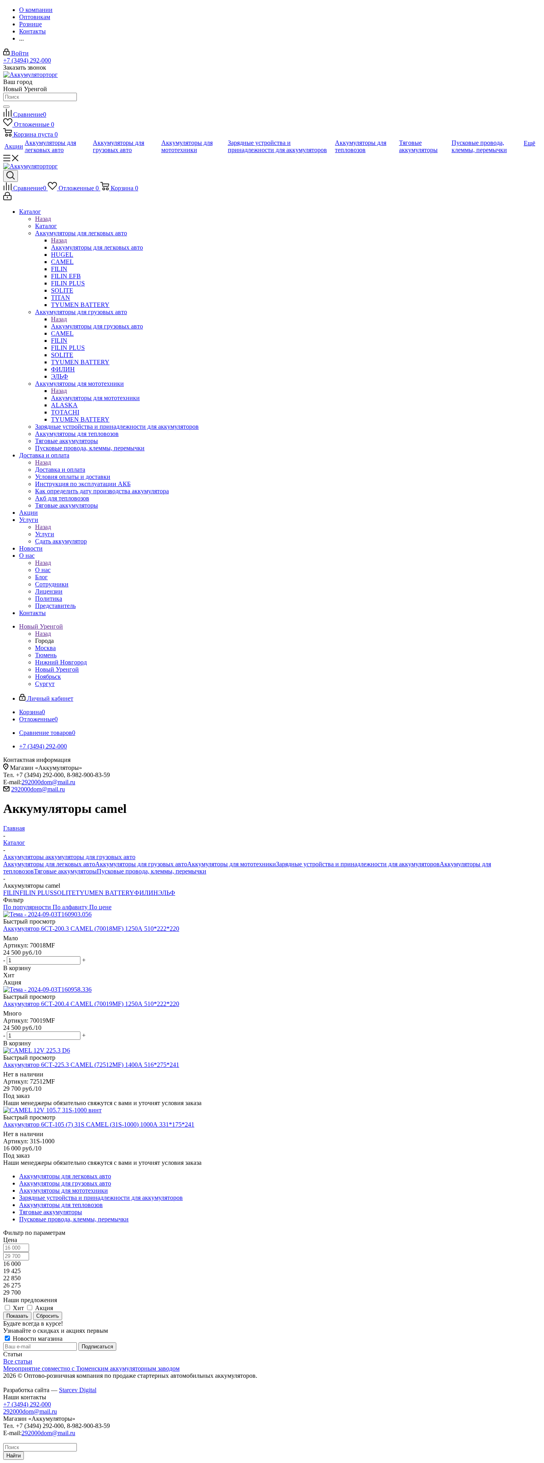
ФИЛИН (146, 892)
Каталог (46, 226)
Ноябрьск (48, 676)
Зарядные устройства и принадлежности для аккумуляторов (358, 864)
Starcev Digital (77, 1390)
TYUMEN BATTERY (105, 892)
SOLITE (64, 892)
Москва (45, 648)
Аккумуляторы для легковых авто (97, 247)
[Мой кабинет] (7, 198)
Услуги (44, 534)
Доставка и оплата (60, 469)
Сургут (45, 683)
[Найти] (6, 106)
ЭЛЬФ (166, 892)
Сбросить (47, 1316)
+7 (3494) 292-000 (27, 60)
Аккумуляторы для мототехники (95, 398)
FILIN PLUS (36, 892)
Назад (43, 218)
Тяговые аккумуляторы (65, 871)
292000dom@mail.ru (48, 782)
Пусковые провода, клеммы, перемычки (151, 871)
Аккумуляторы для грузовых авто (97, 326)
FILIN (11, 892)
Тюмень (46, 655)
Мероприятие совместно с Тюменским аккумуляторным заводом (91, 1368)
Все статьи (17, 1361)
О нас (43, 569)
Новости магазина (37, 1338)
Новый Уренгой (57, 669)
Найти (13, 1456)
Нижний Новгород (61, 662)
